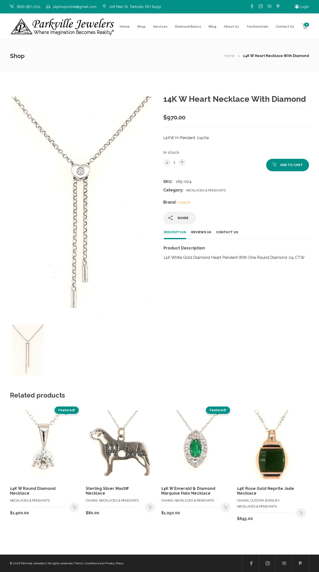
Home (125, 26)
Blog (212, 26)
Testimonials (257, 26)
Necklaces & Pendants (206, 190)
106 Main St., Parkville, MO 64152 (135, 7)
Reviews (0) (201, 232)
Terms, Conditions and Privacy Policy (99, 563)
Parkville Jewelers (33, 563)
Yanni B (183, 202)
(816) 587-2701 (28, 7)
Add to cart (291, 165)
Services (160, 26)
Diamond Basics (188, 26)
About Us (231, 26)
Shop (141, 26)
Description (175, 232)
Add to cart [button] (74, 507)
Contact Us (285, 26)
